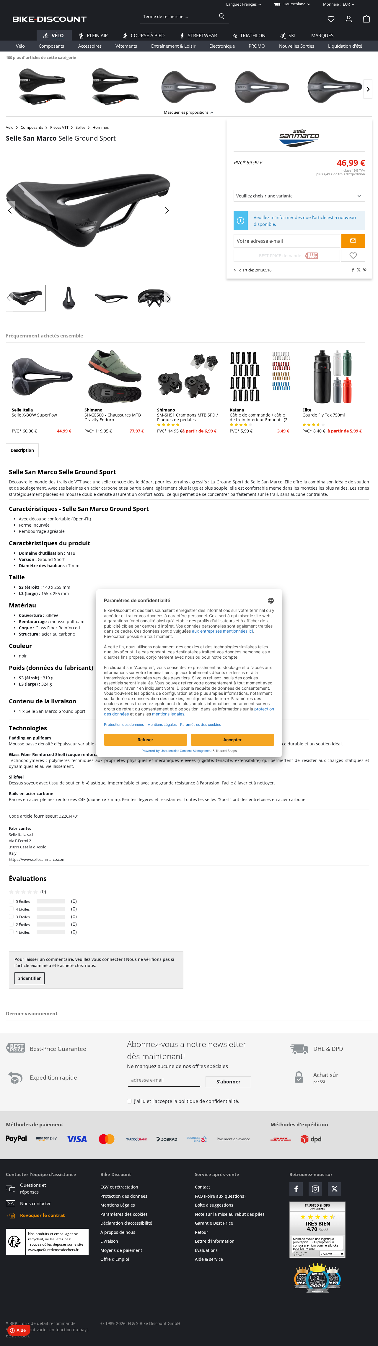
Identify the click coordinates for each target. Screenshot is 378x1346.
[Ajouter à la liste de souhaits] (353, 256)
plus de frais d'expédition (340, 174)
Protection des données (123, 1196)
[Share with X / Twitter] (357, 270)
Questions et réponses (33, 1188)
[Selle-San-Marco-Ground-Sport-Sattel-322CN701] (88, 210)
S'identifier (29, 978)
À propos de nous (117, 1232)
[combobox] (177, 16)
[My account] (348, 18)
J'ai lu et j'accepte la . (186, 1101)
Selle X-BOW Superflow (34, 413)
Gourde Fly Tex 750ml (323, 413)
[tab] (22, 450)
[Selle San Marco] (299, 138)
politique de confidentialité (208, 1101)
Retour (201, 1232)
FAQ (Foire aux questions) (220, 1196)
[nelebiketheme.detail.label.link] (42, 87)
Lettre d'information (214, 1241)
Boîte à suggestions (214, 1205)
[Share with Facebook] (351, 270)
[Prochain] (368, 89)
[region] (189, 85)
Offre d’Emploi (114, 1259)
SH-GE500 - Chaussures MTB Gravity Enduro (112, 415)
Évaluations (206, 1250)
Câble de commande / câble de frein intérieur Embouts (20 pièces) (260, 415)
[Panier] (364, 18)
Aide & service (209, 1259)
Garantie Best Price (214, 1223)
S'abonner (228, 1081)
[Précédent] (10, 210)
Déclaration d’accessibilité (126, 1223)
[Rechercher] (222, 16)
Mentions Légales (117, 1205)
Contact (202, 1187)
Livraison (109, 1241)
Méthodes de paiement (34, 1124)
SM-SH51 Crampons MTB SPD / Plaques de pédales (187, 415)
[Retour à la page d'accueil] (50, 18)
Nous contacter (35, 1203)
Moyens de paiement (121, 1250)
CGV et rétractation (119, 1187)
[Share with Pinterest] (363, 270)
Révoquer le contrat (42, 1215)
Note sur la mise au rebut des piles (230, 1214)
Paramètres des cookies (124, 1214)
